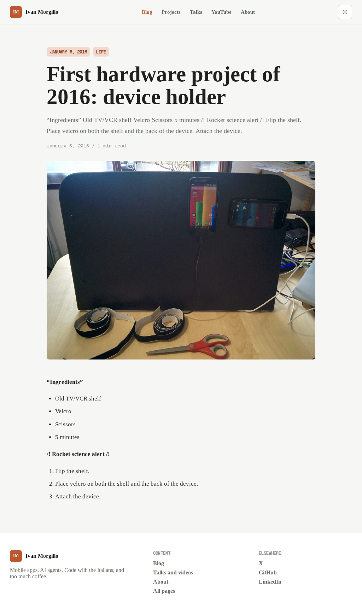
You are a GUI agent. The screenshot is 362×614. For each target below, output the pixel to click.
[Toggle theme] (345, 12)
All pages (164, 591)
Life (101, 52)
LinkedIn (270, 582)
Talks (196, 12)
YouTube (221, 12)
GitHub (268, 572)
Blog (147, 12)
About (248, 12)
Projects (171, 12)
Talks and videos (173, 572)
